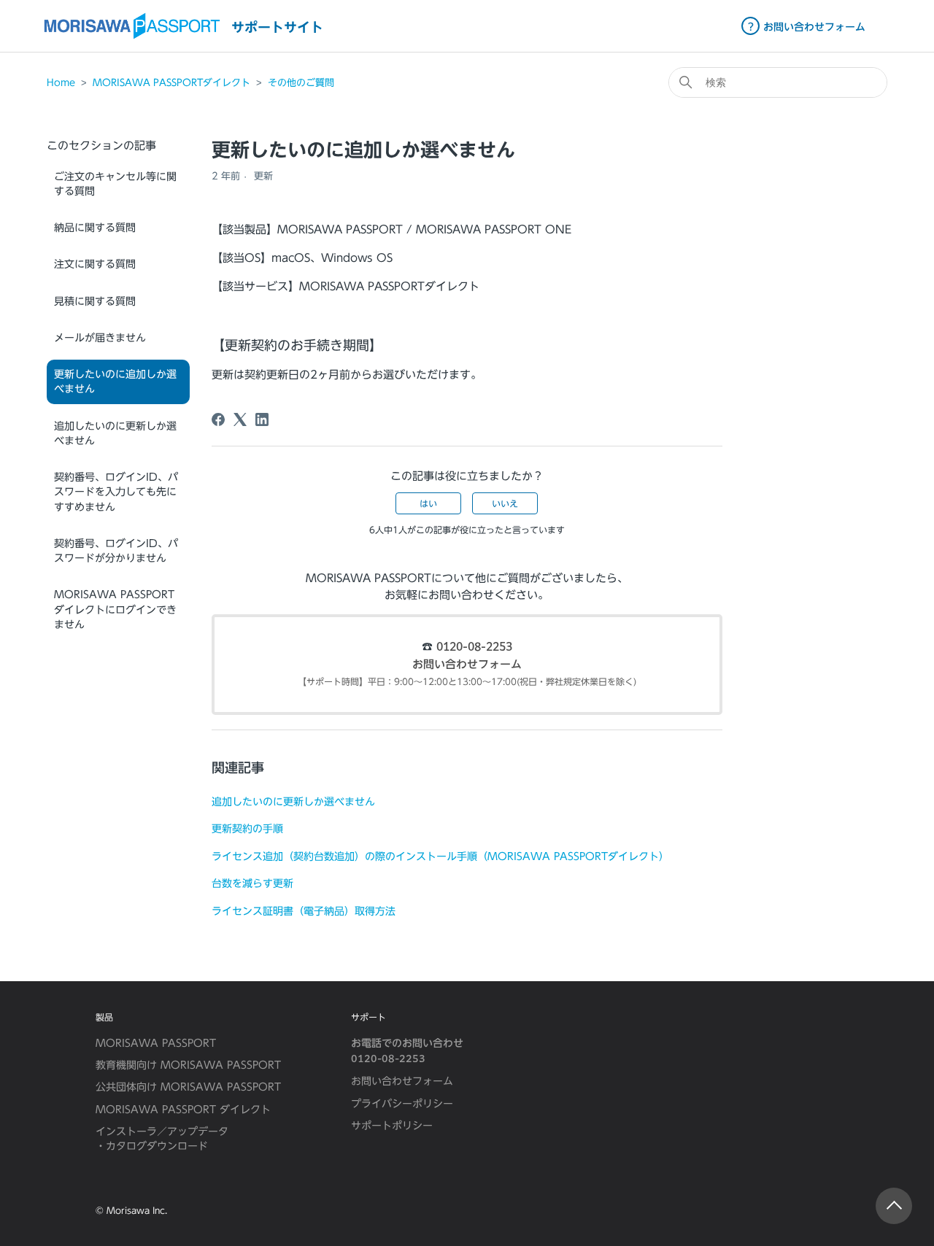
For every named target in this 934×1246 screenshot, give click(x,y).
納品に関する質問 (95, 227)
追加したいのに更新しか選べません (115, 433)
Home (61, 83)
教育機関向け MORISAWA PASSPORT (188, 1065)
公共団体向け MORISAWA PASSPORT (188, 1087)
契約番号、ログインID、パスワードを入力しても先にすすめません (116, 492)
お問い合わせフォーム (467, 664)
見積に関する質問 (95, 301)
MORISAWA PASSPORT (156, 1043)
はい (428, 503)
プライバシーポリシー (402, 1104)
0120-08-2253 (474, 647)
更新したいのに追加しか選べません (115, 381)
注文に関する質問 (95, 264)
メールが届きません (100, 338)
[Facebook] (218, 419)
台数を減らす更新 (252, 883)
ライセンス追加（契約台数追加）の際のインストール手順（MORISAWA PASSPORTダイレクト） (440, 856)
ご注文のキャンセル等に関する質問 (115, 183)
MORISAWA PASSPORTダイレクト (171, 83)
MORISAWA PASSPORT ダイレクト (183, 1109)
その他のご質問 (301, 83)
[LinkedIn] (262, 419)
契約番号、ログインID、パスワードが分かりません (116, 550)
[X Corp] (240, 419)
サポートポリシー (392, 1126)
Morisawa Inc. (137, 1210)
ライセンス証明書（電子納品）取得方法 (303, 910)
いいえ (505, 503)
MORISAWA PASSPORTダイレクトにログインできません (115, 609)
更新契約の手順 (247, 828)
